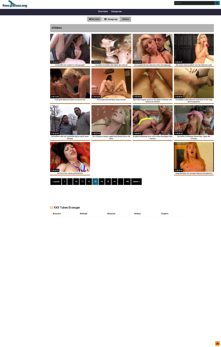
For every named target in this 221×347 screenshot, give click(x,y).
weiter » (136, 182)
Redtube (83, 214)
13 (95, 182)
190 (127, 182)
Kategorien (116, 11)
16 (114, 182)
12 (89, 182)
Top (217, 343)
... (70, 182)
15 (108, 182)
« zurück (55, 182)
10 (76, 182)
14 (102, 182)
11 (82, 182)
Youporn (164, 214)
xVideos (137, 214)
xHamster (111, 214)
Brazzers (57, 214)
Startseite (103, 11)
